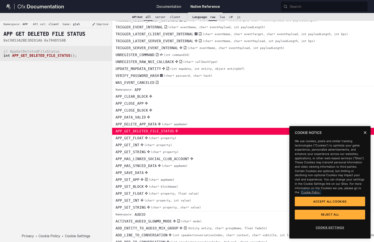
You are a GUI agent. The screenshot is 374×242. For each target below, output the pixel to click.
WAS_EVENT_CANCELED (135, 83)
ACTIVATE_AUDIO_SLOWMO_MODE (159, 221)
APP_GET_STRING (147, 152)
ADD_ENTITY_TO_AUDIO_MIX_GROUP (191, 228)
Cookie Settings (77, 236)
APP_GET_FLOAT (146, 138)
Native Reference (205, 6)
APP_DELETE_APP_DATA (152, 124)
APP (128, 90)
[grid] (243, 131)
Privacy (28, 236)
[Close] (365, 132)
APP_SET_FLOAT (157, 194)
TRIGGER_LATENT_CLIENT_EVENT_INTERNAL (232, 34)
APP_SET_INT (153, 200)
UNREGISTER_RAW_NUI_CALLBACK (167, 62)
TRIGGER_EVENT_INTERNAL (190, 27)
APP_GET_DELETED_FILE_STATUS (145, 131)
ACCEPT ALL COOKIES (330, 201)
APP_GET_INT (144, 145)
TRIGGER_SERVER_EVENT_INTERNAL (200, 48)
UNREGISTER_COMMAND (153, 55)
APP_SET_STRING (158, 207)
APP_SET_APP (145, 180)
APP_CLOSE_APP (130, 103)
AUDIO (130, 215)
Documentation (168, 6)
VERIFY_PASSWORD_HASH (164, 76)
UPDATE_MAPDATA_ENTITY (180, 69)
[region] (330, 182)
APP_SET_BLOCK (147, 187)
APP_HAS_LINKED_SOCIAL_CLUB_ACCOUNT (152, 159)
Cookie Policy (49, 236)
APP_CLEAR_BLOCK (132, 96)
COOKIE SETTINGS (330, 227)
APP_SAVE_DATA (130, 173)
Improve (100, 24)
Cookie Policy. (310, 192)
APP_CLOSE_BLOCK (132, 110)
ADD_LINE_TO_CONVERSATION (245, 235)
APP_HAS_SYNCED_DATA (152, 166)
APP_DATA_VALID (131, 117)
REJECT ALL (330, 214)
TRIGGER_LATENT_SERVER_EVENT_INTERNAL (215, 41)
